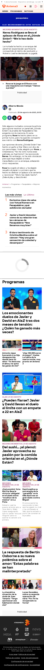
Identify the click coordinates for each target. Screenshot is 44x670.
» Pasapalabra (26, 184)
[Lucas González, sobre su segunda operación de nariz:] (32, 584)
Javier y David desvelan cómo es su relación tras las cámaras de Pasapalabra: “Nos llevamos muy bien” (23, 220)
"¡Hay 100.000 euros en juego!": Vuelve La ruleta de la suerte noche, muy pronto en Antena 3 (31, 358)
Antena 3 (5, 184)
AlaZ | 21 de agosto (11, 397)
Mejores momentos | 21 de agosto (19, 444)
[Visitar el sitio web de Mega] (7, 634)
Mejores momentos (16, 25)
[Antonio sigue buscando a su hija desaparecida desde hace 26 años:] (12, 345)
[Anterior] (1, 2)
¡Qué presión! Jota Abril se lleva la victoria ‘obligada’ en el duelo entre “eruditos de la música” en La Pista (11, 495)
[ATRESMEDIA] (22, 622)
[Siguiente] (42, 2)
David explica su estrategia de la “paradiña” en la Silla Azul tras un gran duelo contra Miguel (31, 494)
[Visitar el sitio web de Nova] (37, 629)
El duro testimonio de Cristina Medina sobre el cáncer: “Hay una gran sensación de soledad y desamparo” (23, 237)
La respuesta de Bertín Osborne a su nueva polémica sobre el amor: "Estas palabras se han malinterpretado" (21, 561)
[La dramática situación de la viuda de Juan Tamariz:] (12, 584)
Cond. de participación (29, 658)
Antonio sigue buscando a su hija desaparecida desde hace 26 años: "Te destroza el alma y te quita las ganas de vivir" (11, 359)
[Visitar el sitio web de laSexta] (17, 629)
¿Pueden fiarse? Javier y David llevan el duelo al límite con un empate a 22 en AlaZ (21, 406)
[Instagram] (9, 109)
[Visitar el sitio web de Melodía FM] (10, 639)
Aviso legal (13, 654)
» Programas (15, 184)
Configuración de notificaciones (16, 665)
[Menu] (41, 6)
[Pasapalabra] (22, 22)
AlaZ (4, 25)
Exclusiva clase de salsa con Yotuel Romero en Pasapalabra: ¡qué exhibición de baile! (23, 204)
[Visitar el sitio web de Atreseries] (17, 634)
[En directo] (25, 6)
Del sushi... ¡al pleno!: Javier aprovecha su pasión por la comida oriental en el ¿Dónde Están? (19, 454)
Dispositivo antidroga (26, 2)
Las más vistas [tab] (13, 194)
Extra (28, 25)
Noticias (28, 11)
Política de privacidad (26, 654)
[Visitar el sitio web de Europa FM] (37, 634)
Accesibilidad (35, 665)
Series (5, 11)
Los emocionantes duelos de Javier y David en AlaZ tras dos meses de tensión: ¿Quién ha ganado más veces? (21, 322)
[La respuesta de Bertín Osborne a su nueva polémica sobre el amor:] (22, 538)
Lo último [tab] (29, 194)
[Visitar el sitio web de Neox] (27, 629)
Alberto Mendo (15, 106)
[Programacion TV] (30, 6)
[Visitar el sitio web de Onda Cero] (27, 634)
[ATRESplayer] (36, 6)
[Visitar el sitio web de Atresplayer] (22, 639)
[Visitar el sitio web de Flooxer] (34, 639)
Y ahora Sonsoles (10, 2)
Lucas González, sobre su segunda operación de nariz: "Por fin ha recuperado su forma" (30, 597)
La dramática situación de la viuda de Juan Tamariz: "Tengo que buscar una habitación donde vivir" (10, 598)
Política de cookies (13, 658)
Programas (16, 11)
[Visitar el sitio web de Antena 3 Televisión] (7, 629)
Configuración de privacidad (22, 661)
